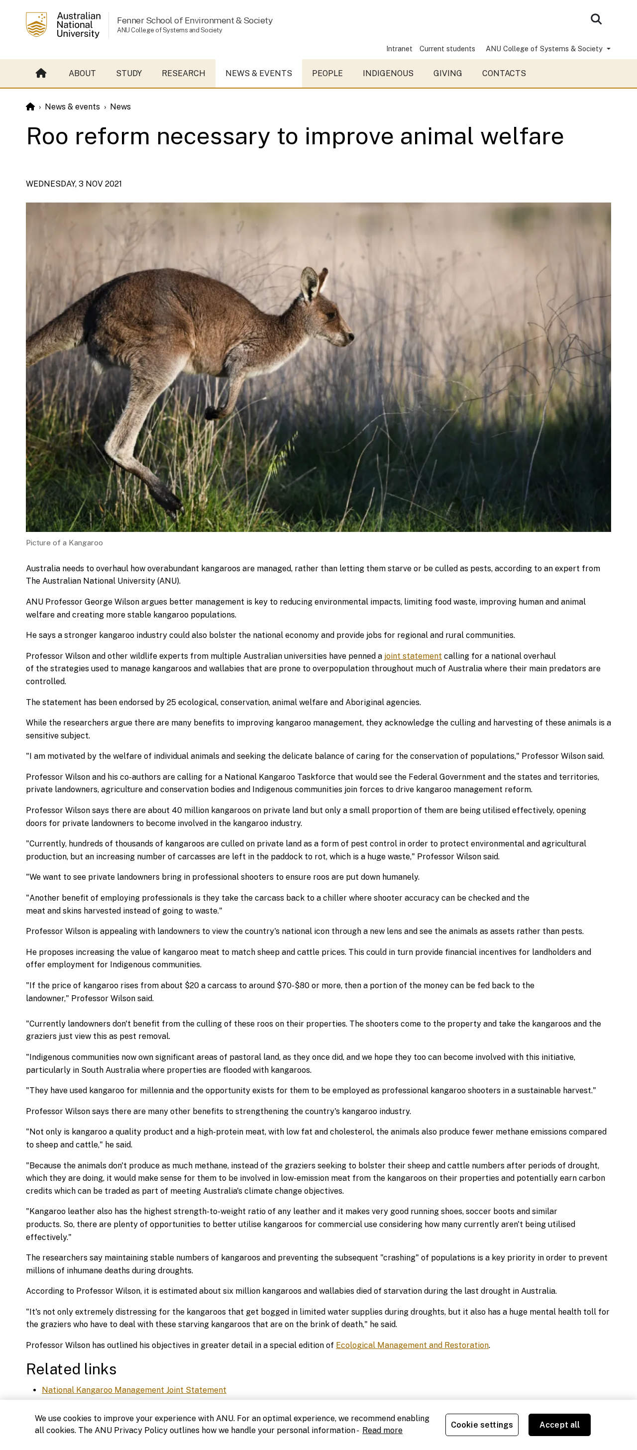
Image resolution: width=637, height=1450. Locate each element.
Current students (447, 48)
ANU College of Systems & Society (545, 48)
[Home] (30, 106)
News (120, 106)
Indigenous (388, 73)
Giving (447, 73)
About (82, 73)
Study (129, 73)
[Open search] (596, 19)
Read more (382, 1430)
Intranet (399, 48)
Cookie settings (482, 1425)
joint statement (413, 656)
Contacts (504, 73)
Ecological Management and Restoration (412, 1345)
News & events (258, 73)
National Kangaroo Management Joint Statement (134, 1390)
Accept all (559, 1425)
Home (42, 73)
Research (184, 73)
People (327, 73)
